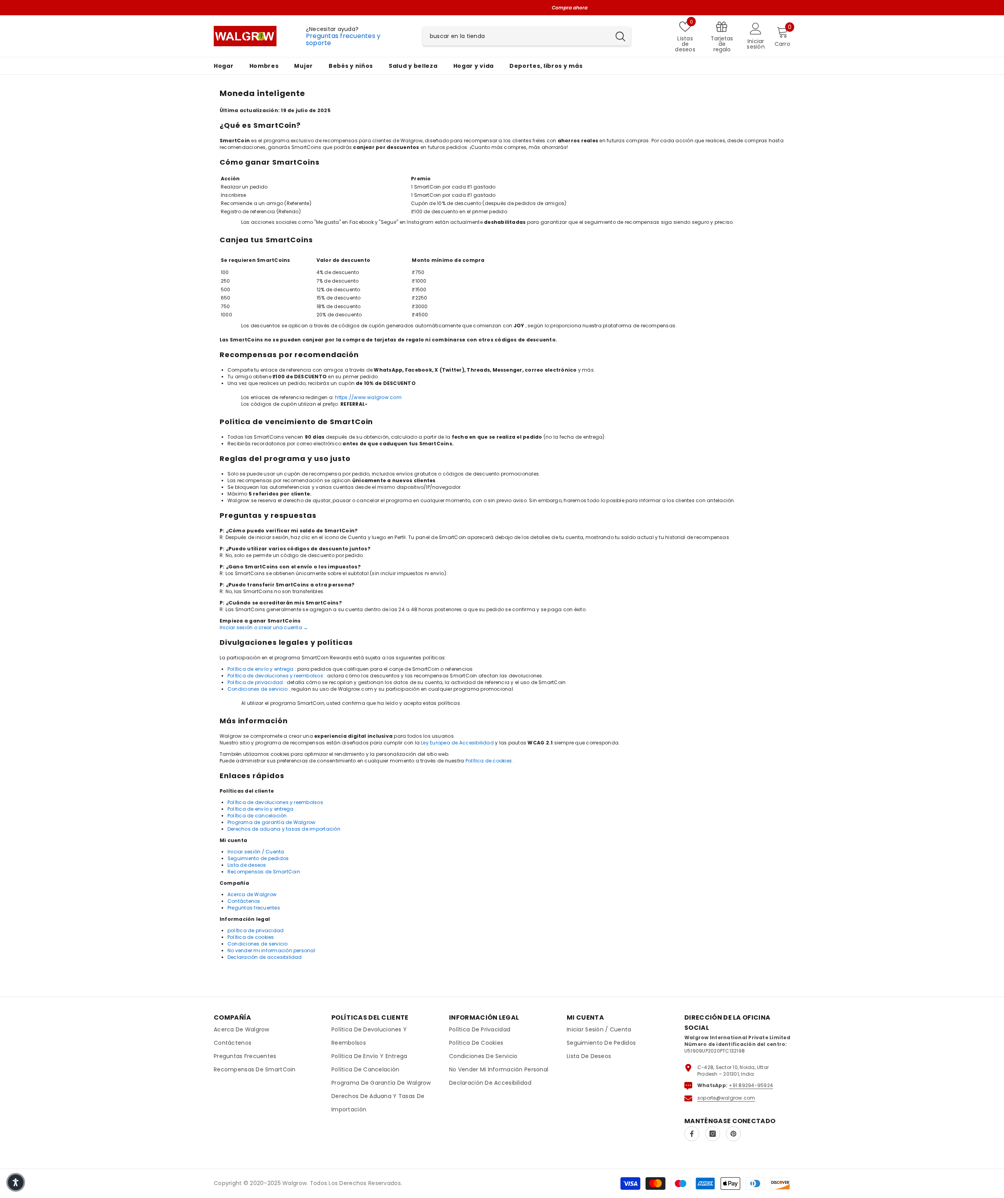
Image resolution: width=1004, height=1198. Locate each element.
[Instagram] (712, 1133)
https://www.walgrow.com (368, 397)
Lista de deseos (246, 865)
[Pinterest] (733, 1133)
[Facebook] (691, 1133)
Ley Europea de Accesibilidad (457, 742)
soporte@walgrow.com (726, 1098)
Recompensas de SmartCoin (263, 871)
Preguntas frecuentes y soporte (343, 39)
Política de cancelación (257, 815)
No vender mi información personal (271, 950)
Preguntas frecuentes (253, 907)
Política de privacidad (255, 682)
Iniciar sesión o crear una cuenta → (264, 627)
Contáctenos (243, 901)
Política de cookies (489, 760)
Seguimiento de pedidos (258, 858)
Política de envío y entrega (260, 669)
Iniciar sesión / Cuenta (255, 851)
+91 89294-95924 (751, 1085)
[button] (15, 1182)
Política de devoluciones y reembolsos (275, 675)
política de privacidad (255, 930)
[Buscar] (527, 36)
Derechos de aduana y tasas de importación (283, 829)
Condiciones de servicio (257, 689)
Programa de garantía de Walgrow (271, 822)
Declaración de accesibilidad (264, 957)
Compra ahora (569, 7)
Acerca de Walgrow (251, 894)
